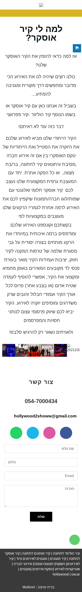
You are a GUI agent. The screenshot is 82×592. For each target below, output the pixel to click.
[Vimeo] (33, 433)
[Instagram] (49, 433)
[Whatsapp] (16, 433)
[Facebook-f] (66, 433)
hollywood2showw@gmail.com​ (46, 416)
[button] (79, 13)
